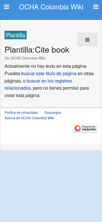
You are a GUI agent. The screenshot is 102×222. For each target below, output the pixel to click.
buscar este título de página (48, 73)
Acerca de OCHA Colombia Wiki (29, 117)
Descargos (52, 112)
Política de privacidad (21, 112)
